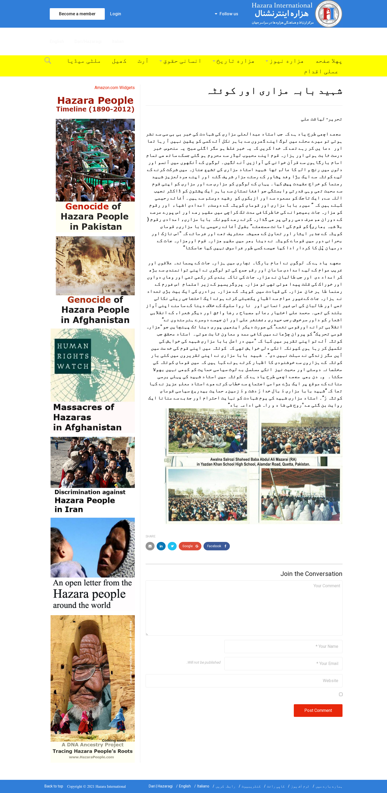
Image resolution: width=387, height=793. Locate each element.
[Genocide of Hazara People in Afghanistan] (95, 280)
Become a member (77, 13)
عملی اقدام (321, 71)
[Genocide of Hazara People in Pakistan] (95, 175)
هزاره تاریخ (235, 60)
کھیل (119, 60)
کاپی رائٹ (276, 786)
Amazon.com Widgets (115, 87)
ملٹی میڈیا (83, 60)
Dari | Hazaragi (161, 786)
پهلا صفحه (329, 60)
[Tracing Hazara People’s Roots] (93, 688)
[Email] (150, 546)
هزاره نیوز (286, 60)
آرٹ (143, 60)
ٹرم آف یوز (300, 786)
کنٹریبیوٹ (251, 786)
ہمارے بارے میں (329, 786)
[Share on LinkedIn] (161, 546)
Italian (118, 41)
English (57, 41)
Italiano (203, 786)
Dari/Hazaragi (88, 41)
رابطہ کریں (225, 786)
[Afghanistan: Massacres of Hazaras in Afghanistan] (93, 380)
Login (115, 13)
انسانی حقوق (182, 60)
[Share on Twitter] (172, 546)
